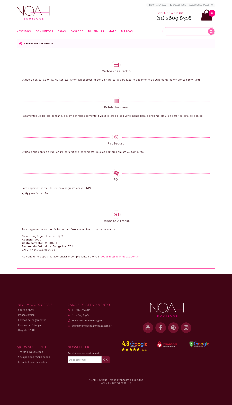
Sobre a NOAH (26, 309)
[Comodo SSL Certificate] (167, 344)
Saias (62, 31)
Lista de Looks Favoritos (32, 362)
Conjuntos (44, 31)
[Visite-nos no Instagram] (186, 327)
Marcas (127, 31)
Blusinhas (96, 31)
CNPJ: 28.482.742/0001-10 (116, 382)
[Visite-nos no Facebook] (160, 327)
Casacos (77, 31)
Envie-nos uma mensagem (87, 320)
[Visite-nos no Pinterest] (173, 327)
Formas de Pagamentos (31, 320)
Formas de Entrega (29, 325)
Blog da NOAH (26, 330)
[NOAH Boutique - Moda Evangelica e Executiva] (33, 13)
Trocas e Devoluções (30, 351)
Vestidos (24, 31)
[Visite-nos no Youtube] (148, 327)
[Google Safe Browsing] (199, 344)
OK (105, 359)
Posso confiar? (26, 314)
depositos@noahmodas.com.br (120, 256)
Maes (113, 31)
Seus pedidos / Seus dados (33, 357)
